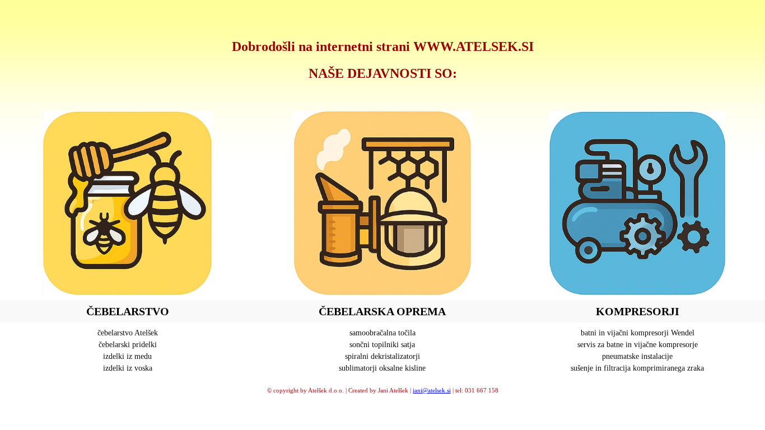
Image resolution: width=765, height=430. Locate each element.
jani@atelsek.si (432, 390)
